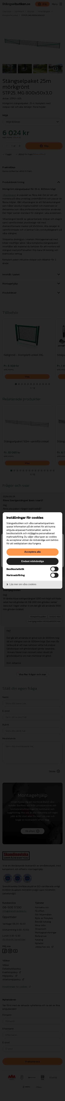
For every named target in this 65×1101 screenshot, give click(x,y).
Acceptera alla (32, 551)
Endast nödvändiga (32, 561)
